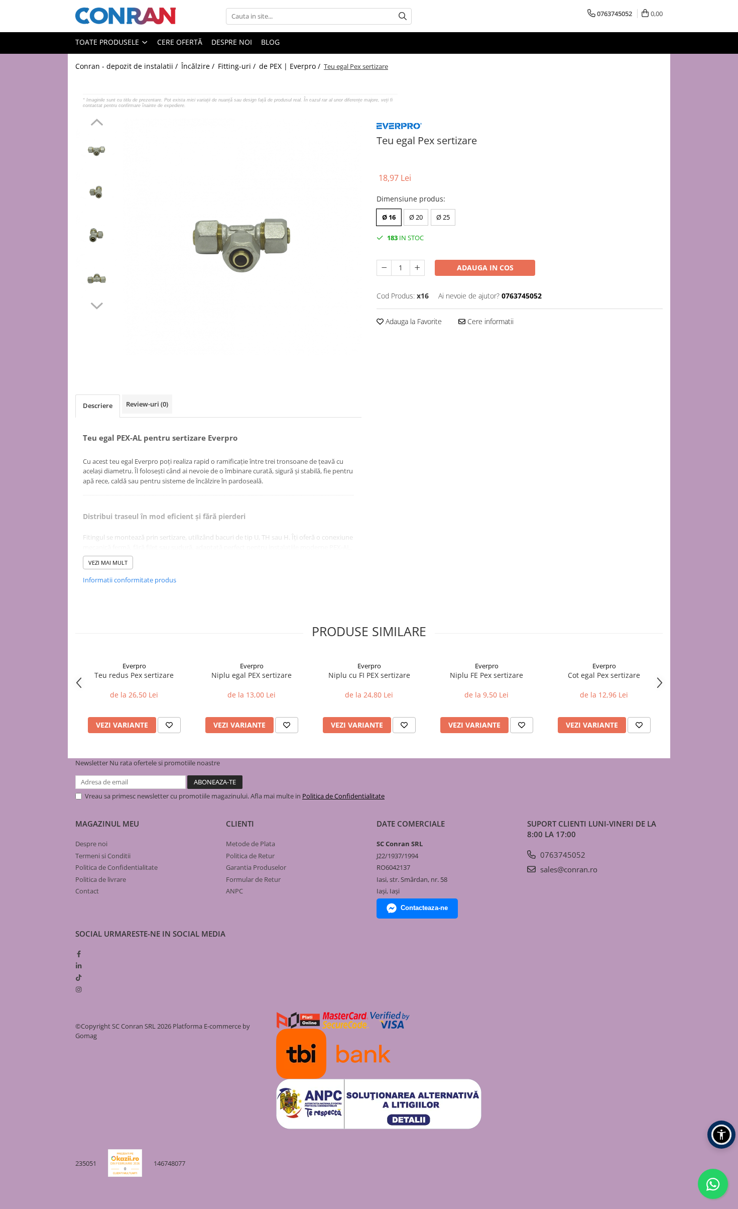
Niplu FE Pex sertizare (486, 675)
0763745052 (561, 855)
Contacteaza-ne (424, 908)
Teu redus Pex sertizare (134, 675)
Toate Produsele (108, 42)
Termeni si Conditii (103, 855)
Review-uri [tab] (147, 404)
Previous (96, 124)
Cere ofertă (179, 42)
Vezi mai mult (108, 562)
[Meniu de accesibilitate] (721, 1135)
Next (96, 304)
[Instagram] (78, 989)
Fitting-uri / (238, 66)
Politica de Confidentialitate (343, 795)
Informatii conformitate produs (129, 579)
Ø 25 (443, 217)
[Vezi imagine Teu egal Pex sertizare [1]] (96, 192)
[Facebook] (78, 953)
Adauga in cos (485, 267)
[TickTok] (78, 977)
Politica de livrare (100, 879)
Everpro (134, 665)
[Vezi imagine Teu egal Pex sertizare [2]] (96, 235)
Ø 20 (416, 217)
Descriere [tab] (97, 405)
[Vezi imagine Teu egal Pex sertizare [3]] (96, 277)
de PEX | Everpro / (290, 66)
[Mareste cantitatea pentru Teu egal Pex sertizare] (417, 268)
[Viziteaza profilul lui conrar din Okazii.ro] (125, 1163)
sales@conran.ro (567, 869)
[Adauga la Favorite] (169, 725)
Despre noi (231, 42)
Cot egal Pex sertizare (604, 675)
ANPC (234, 890)
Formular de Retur (253, 879)
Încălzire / (198, 66)
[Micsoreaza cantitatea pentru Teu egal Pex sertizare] (384, 268)
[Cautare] (403, 16)
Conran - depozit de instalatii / (127, 66)
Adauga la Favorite (413, 321)
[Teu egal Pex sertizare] (242, 237)
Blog (270, 42)
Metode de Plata (250, 843)
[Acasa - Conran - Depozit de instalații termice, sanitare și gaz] (125, 16)
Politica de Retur (250, 855)
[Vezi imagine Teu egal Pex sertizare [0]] (96, 149)
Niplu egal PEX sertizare (251, 675)
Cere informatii (489, 321)
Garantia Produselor (256, 867)
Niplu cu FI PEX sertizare (369, 675)
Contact (87, 890)
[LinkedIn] (78, 965)
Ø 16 (389, 217)
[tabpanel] (242, 237)
